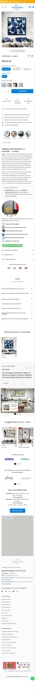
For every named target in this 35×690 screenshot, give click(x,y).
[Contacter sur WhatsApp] (32, 678)
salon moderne (10, 173)
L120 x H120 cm (27, 69)
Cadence (20, 445)
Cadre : (7, 80)
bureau (4, 177)
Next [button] (32, 30)
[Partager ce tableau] (31, 56)
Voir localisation (6, 579)
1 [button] (15, 414)
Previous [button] (3, 30)
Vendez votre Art (6, 607)
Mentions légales (6, 639)
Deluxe (4, 76)
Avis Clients (5, 613)
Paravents (4, 618)
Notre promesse (6, 602)
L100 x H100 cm (16, 68)
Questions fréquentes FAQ (8, 623)
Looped (3, 445)
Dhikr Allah (14, 404)
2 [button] (17, 414)
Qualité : (6, 73)
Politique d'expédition (7, 634)
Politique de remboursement (9, 637)
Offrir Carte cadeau (7, 615)
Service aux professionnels (9, 648)
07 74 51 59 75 (9, 573)
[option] (17, 29)
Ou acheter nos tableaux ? (9, 653)
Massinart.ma (14, 676)
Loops (3, 355)
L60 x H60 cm (6, 69)
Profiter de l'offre (18, 1)
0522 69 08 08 (14, 571)
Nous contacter (6, 650)
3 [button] (20, 414)
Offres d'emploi (6, 604)
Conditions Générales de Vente (10, 631)
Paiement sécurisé (7, 645)
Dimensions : (9, 66)
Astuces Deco (5, 621)
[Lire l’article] (9, 459)
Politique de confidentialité (9, 642)
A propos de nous (6, 599)
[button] (31, 438)
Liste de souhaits (6, 610)
